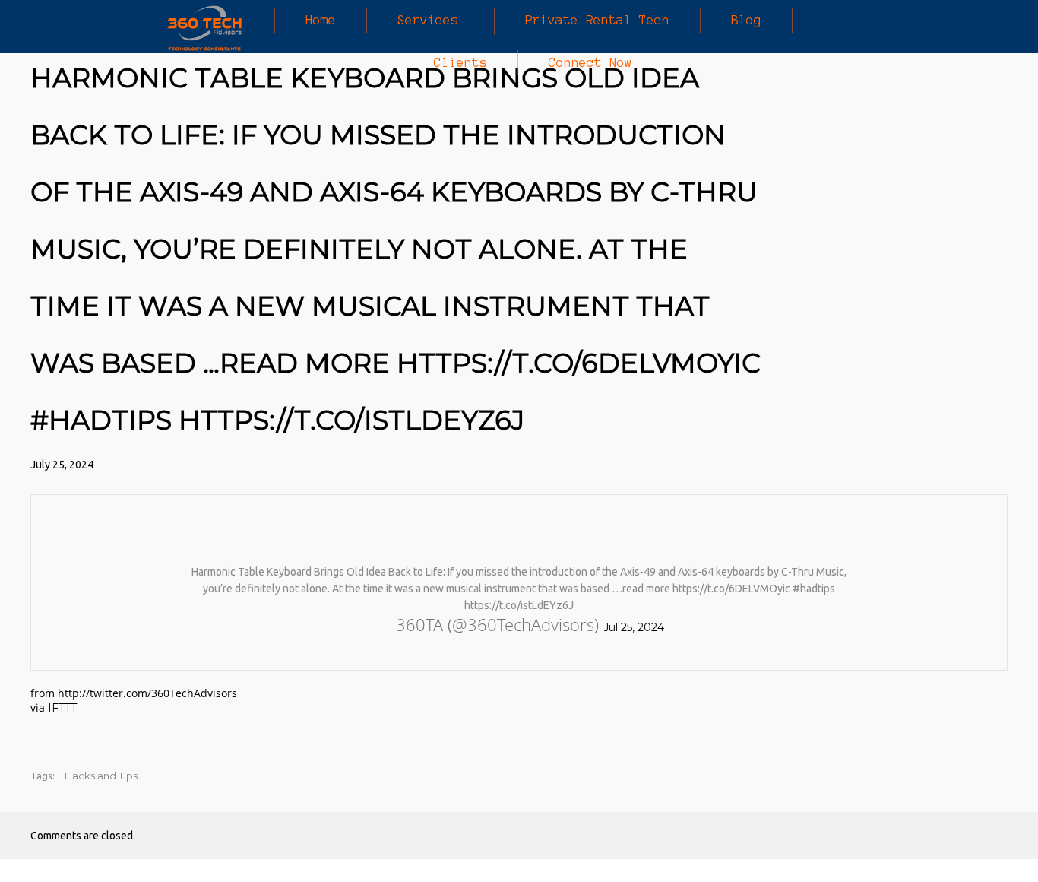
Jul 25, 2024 (633, 627)
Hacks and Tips (101, 775)
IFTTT (62, 708)
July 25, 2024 (61, 464)
